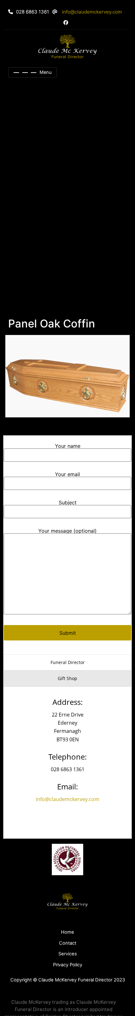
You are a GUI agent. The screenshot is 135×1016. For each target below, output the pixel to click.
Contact (67, 943)
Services (67, 954)
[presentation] (67, 662)
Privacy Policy (67, 965)
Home (67, 932)
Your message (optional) (67, 531)
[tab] (67, 662)
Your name (67, 446)
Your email (67, 474)
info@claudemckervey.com (92, 12)
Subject (68, 503)
